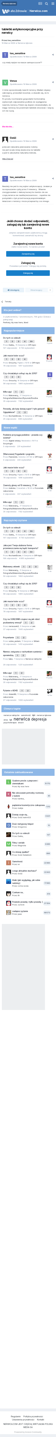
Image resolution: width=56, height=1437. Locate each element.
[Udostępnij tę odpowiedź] (53, 54)
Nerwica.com (39, 10)
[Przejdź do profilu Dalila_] (8, 834)
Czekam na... (18, 892)
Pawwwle (13, 457)
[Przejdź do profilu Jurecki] (49, 357)
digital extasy (14, 440)
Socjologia (7, 443)
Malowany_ (14, 395)
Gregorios (22, 827)
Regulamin (16, 1416)
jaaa (20, 914)
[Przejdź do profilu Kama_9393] (49, 392)
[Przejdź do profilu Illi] (8, 893)
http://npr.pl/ (7, 159)
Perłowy (6, 322)
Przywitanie (9, 637)
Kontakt (40, 1419)
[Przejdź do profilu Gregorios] (8, 825)
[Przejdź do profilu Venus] (5, 82)
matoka (12, 488)
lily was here (17, 322)
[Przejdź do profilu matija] (8, 806)
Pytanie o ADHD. (11, 690)
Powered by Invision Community (28, 1432)
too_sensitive (14, 40)
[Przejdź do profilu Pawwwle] (49, 455)
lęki (33, 715)
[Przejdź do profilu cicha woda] (8, 881)
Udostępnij (14, 290)
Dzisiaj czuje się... (20, 815)
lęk (10, 719)
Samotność (17, 861)
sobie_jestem (15, 641)
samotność (26, 715)
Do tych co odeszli (11, 338)
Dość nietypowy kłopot (22, 824)
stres (6, 720)
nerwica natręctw (12, 715)
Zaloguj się (28, 273)
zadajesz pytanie (20, 911)
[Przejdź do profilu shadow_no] (49, 486)
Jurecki (21, 904)
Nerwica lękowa (25, 43)
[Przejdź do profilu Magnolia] (8, 844)
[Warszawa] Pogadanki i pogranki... (19, 454)
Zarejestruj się (28, 254)
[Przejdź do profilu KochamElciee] (49, 410)
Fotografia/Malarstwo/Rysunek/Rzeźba (20, 398)
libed (26, 322)
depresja (39, 719)
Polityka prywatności (33, 1416)
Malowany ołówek (11, 566)
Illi (19, 895)
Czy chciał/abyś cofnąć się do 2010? (20, 373)
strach (21, 722)
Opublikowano (23, 56)
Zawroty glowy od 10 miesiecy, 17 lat (20, 485)
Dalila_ (12, 345)
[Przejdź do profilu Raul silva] (49, 374)
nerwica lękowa (44, 715)
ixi (19, 864)
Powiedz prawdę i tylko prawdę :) (27, 902)
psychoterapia (10, 722)
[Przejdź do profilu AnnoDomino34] (49, 620)
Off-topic (32, 345)
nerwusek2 (14, 626)
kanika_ (21, 798)
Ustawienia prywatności (23, 1419)
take (11, 659)
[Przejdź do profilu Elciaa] (49, 567)
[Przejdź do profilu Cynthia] (49, 638)
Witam (36, 641)
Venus (13, 80)
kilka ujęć (7, 392)
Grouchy (12, 363)
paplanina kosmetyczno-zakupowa (28, 805)
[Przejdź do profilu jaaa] (8, 912)
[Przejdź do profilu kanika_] (8, 794)
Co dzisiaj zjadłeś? (20, 852)
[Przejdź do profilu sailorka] (49, 436)
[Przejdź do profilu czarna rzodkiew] (49, 691)
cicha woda (23, 886)
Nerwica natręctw (34, 659)
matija (20, 808)
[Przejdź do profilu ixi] (8, 862)
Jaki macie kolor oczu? (13, 356)
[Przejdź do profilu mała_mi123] (49, 339)
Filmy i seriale (18, 843)
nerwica (22, 719)
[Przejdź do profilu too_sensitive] (5, 55)
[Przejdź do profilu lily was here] (8, 782)
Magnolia (22, 845)
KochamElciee (15, 416)
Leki (33, 626)
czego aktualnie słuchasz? (24, 871)
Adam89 (12, 694)
